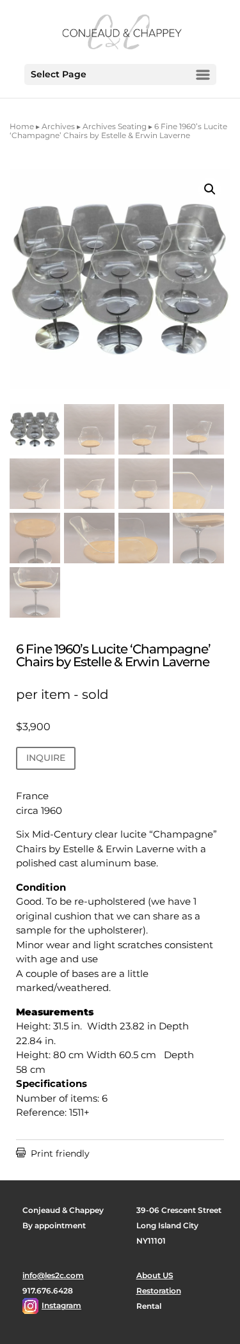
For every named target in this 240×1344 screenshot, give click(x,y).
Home (22, 126)
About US (154, 1275)
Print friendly (53, 1153)
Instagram (61, 1305)
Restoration (158, 1290)
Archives (58, 126)
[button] (209, 189)
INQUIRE (45, 757)
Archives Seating (115, 126)
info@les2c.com (53, 1275)
